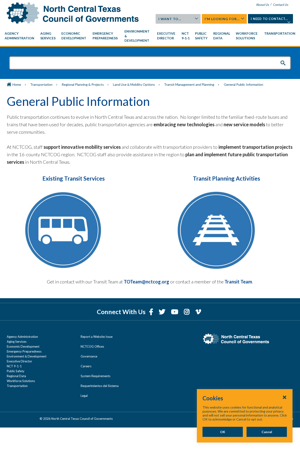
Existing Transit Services (73, 178)
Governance (89, 356)
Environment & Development (26, 356)
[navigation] (150, 36)
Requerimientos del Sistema (100, 386)
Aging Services (16, 341)
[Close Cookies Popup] (284, 397)
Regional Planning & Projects (83, 84)
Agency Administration (22, 336)
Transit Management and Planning (189, 84)
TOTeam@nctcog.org (146, 281)
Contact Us (280, 5)
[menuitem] (20, 36)
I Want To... (169, 19)
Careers (86, 366)
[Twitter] (162, 312)
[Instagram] (187, 312)
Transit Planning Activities (226, 178)
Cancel (267, 432)
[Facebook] (151, 312)
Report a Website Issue (96, 336)
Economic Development (23, 346)
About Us (262, 5)
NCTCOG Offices (92, 346)
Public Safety (15, 371)
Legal (84, 396)
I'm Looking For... (222, 19)
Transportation (41, 84)
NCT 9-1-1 (14, 366)
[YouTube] (175, 312)
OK (222, 432)
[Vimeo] (198, 312)
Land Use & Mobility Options (134, 84)
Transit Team (238, 281)
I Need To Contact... (269, 19)
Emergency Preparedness (24, 351)
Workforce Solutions (21, 381)
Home (16, 84)
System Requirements (95, 376)
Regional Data (16, 376)
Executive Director (19, 361)
